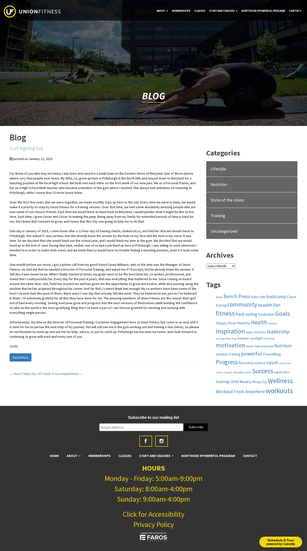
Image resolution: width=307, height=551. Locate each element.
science (260, 363)
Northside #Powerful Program (263, 10)
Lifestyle (218, 169)
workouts (279, 390)
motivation (230, 345)
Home (54, 456)
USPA (234, 381)
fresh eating (246, 314)
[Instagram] (161, 441)
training (222, 381)
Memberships (181, 10)
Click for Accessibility (153, 514)
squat (272, 362)
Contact (295, 10)
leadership (278, 331)
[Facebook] (145, 441)
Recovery (245, 362)
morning (269, 338)
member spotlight (250, 338)
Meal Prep (231, 338)
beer (219, 297)
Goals (282, 313)
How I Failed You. (23, 374)
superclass (282, 372)
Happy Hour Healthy (233, 322)
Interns (260, 332)
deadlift (265, 305)
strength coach (242, 372)
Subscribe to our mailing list (153, 417)
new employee (263, 346)
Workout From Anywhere (240, 391)
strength (227, 372)
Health (259, 322)
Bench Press (237, 296)
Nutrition (219, 184)
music (250, 346)
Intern (249, 332)
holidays (272, 323)
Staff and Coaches (222, 10)
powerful (251, 353)
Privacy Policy (153, 524)
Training (218, 215)
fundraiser (266, 314)
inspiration (230, 331)
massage (220, 338)
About (161, 10)
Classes (199, 10)
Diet (277, 305)
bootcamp (276, 296)
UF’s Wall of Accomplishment (60, 374)
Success (262, 371)
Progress (227, 362)
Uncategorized (224, 231)
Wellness (280, 380)
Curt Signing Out (26, 148)
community (242, 304)
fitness (225, 313)
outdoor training (228, 354)
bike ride (258, 296)
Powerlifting (272, 354)
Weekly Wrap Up (253, 381)
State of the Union (227, 200)
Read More (20, 357)
